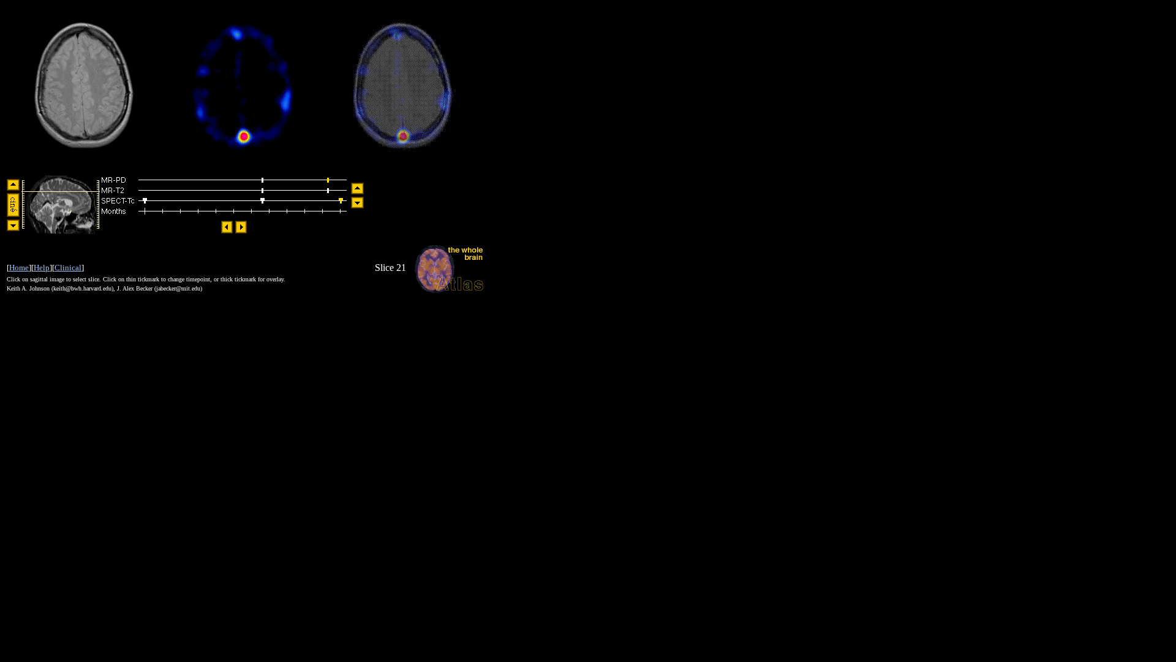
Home (19, 267)
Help (42, 267)
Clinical (68, 267)
